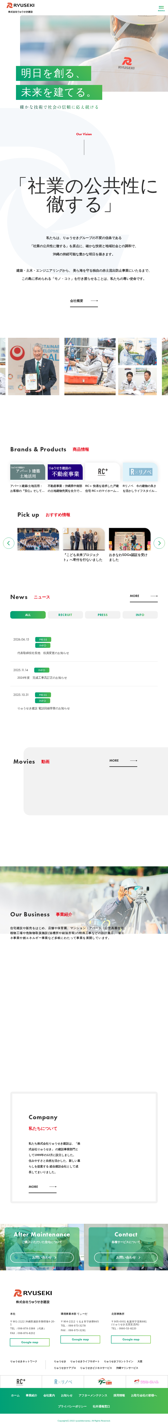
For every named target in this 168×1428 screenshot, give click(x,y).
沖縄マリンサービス (127, 1368)
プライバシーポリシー (72, 1406)
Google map (29, 1342)
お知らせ (67, 1395)
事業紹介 (31, 1395)
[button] (8, 543)
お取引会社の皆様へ (144, 1395)
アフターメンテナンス (93, 1395)
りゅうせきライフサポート (85, 1361)
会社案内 (49, 1395)
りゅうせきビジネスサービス (96, 1368)
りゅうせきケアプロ (65, 1368)
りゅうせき (60, 1361)
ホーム (15, 1395)
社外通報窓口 (101, 1406)
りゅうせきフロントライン (118, 1361)
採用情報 (119, 1395)
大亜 (139, 1361)
